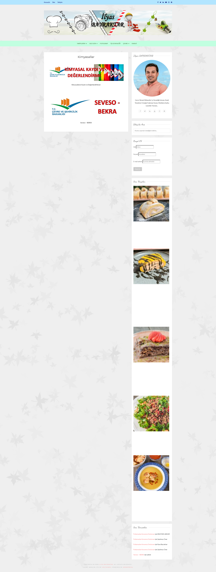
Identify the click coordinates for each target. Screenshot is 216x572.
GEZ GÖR (92, 43)
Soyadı (135, 154)
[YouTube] (166, 2)
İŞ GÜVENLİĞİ (115, 43)
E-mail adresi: (137, 161)
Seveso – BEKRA (138, 555)
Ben (54, 2)
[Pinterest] (171, 2)
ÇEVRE (125, 43)
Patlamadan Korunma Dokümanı (144, 534)
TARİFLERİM (81, 43)
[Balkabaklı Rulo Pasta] (151, 266)
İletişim (60, 2)
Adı (134, 147)
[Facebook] (140, 111)
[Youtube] (154, 111)
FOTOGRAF (104, 43)
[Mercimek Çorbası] (151, 473)
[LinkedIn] (163, 2)
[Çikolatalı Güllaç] (151, 344)
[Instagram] (168, 2)
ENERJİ (134, 43)
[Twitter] (160, 2)
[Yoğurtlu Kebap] (151, 413)
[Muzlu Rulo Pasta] (151, 203)
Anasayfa (47, 2)
